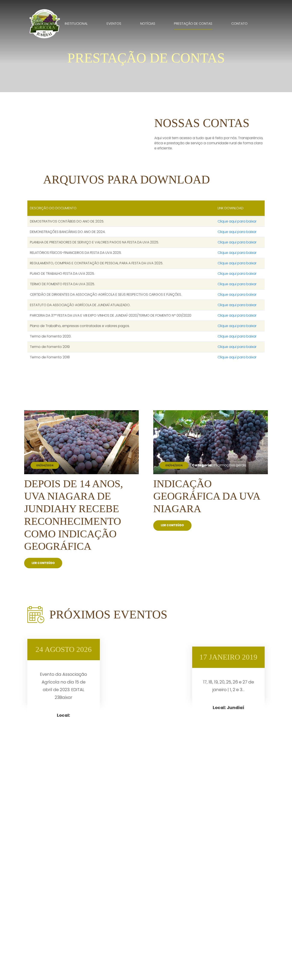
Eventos (114, 23)
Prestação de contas (193, 23)
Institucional (76, 23)
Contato (239, 23)
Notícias (147, 23)
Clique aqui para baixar (237, 221)
